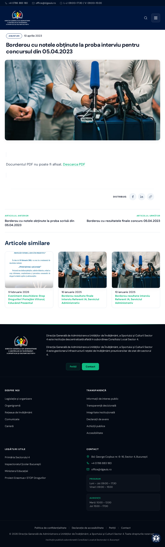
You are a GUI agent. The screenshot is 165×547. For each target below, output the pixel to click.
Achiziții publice (96, 426)
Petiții (73, 366)
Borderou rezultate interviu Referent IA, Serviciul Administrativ (132, 299)
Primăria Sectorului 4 (17, 457)
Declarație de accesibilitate (88, 527)
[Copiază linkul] (150, 196)
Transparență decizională (101, 405)
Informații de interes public (102, 398)
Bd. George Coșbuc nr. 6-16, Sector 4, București (119, 456)
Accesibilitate (95, 433)
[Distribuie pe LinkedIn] (141, 196)
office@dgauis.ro (101, 469)
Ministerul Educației (16, 471)
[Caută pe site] (146, 18)
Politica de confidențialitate (50, 527)
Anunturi (14, 36)
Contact (90, 366)
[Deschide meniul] (155, 17)
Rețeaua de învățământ (18, 412)
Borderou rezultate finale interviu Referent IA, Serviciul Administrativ (80, 299)
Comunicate (12, 419)
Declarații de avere (98, 419)
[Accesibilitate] (156, 538)
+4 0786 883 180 (18, 3)
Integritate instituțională (101, 412)
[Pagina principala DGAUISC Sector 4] (17, 18)
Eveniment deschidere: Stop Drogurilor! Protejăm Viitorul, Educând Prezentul (26, 299)
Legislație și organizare (18, 398)
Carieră (9, 426)
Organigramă (12, 405)
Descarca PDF (74, 164)
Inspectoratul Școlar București (23, 464)
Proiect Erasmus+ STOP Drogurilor (25, 478)
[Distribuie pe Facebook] (132, 196)
